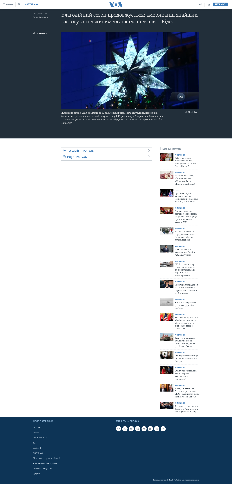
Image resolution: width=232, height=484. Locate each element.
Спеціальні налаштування (46, 463)
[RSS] (150, 428)
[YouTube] (209, 5)
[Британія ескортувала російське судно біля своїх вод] (166, 302)
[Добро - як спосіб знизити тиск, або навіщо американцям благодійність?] (166, 157)
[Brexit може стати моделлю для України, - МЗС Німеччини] (166, 248)
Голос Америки (40, 17)
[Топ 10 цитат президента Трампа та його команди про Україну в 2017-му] (166, 405)
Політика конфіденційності (46, 458)
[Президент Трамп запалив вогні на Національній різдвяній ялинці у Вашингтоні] (166, 193)
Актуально (31, 4)
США (177, 191)
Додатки (37, 474)
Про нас (37, 428)
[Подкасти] (156, 428)
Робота (36, 433)
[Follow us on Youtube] (131, 428)
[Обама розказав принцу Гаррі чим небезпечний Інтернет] (166, 355)
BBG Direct (38, 453)
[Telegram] (200, 5)
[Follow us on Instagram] (137, 428)
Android (37, 448)
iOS (35, 443)
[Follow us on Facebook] (118, 428)
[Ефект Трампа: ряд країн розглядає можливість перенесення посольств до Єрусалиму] (166, 284)
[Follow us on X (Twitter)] (124, 428)
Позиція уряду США (42, 469)
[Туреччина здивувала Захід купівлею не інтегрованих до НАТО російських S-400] (166, 337)
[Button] (40, 34)
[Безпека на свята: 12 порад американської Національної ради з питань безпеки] (166, 231)
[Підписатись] (163, 428)
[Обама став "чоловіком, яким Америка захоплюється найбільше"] (166, 370)
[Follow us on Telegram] (144, 428)
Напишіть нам (40, 438)
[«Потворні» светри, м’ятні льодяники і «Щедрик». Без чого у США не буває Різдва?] (166, 175)
